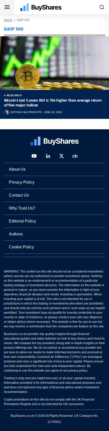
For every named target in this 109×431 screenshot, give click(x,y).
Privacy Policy (21, 182)
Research (14, 95)
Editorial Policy (22, 221)
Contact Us (19, 195)
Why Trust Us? (22, 208)
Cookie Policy (21, 247)
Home (8, 20)
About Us (17, 169)
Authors (16, 234)
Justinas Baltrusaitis (26, 112)
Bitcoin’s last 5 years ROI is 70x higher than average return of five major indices (53, 102)
